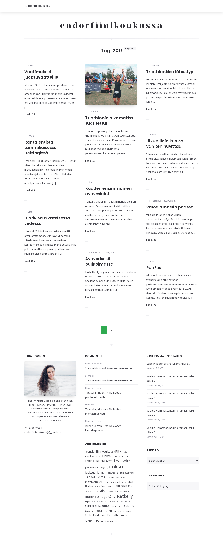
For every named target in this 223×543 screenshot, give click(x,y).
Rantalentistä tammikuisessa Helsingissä (40, 147)
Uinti (91, 182)
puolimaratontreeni (119, 491)
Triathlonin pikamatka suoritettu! (109, 120)
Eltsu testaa (95, 252)
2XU (125, 451)
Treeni (31, 135)
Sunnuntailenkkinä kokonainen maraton (108, 368)
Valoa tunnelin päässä (170, 207)
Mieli (130, 481)
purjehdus (92, 497)
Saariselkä (125, 501)
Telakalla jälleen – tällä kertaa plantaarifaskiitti (103, 395)
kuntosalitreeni (127, 472)
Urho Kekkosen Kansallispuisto (106, 515)
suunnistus (117, 506)
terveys (88, 511)
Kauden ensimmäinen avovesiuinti (108, 191)
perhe (111, 486)
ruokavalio (112, 501)
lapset (90, 477)
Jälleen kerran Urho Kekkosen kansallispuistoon (103, 428)
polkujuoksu (124, 486)
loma (101, 477)
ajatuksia (89, 456)
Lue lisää (29, 114)
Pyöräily (171, 200)
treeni (99, 510)
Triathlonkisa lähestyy (169, 72)
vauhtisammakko (109, 521)
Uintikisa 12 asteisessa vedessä (47, 220)
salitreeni (91, 505)
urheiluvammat (122, 510)
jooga (102, 468)
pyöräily (108, 496)
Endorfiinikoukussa (37, 6)
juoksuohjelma (94, 472)
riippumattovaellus (95, 501)
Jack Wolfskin (92, 467)
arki (98, 456)
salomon (104, 506)
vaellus (92, 520)
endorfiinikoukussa (111, 25)
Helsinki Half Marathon (98, 460)
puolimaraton (96, 490)
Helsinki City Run (121, 456)
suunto (129, 506)
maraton (120, 477)
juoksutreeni (112, 472)
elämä (106, 456)
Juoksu (31, 65)
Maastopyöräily (157, 200)
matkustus (120, 481)
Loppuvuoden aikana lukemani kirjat (168, 363)
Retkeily (125, 496)
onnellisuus (100, 486)
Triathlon (93, 111)
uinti (109, 511)
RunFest (154, 267)
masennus (109, 482)
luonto (111, 477)
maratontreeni (93, 481)
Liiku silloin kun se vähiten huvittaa (164, 143)
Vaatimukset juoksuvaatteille (41, 74)
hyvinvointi (122, 460)
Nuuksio (89, 486)
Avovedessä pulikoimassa (99, 261)
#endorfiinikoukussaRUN (103, 451)
